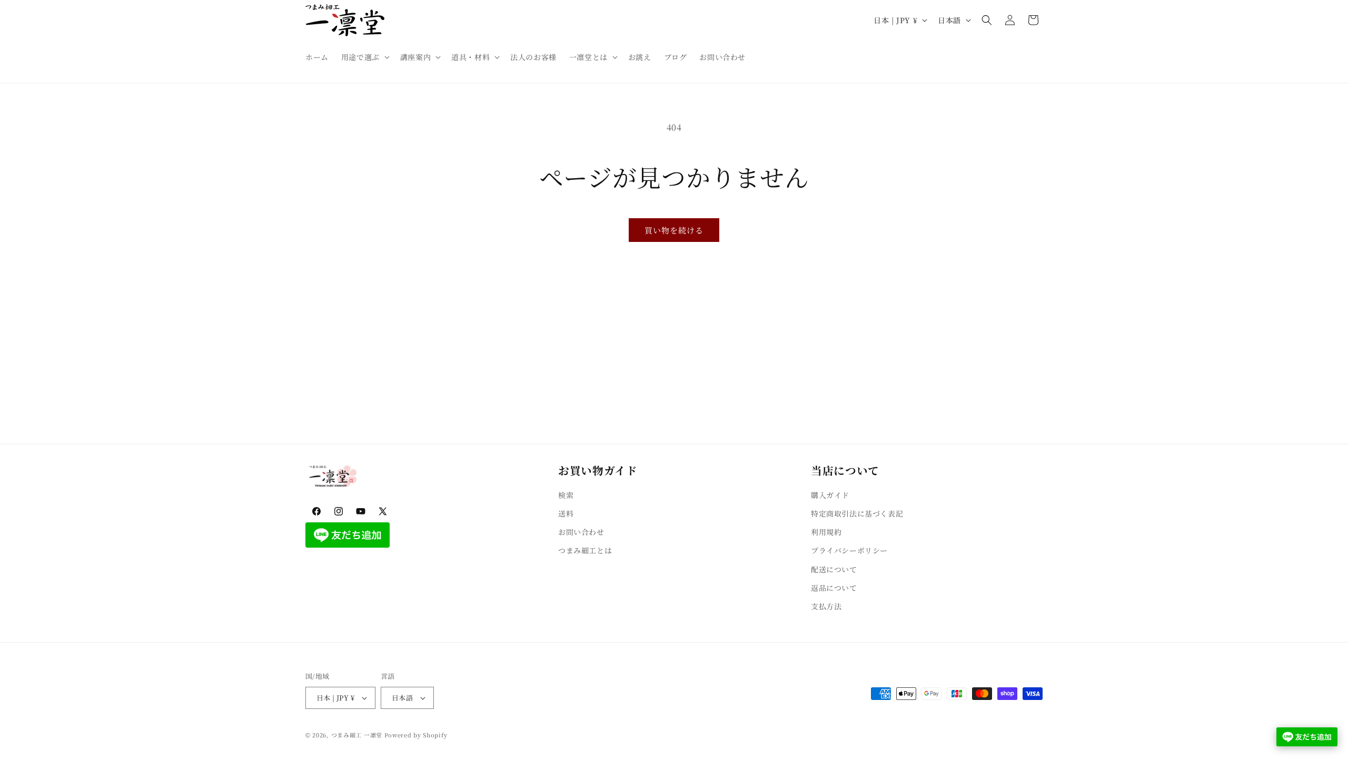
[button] (364, 57)
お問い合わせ (581, 532)
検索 (565, 495)
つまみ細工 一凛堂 (356, 735)
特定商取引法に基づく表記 (857, 513)
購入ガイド (830, 495)
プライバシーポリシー (849, 550)
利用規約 (826, 532)
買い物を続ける (674, 230)
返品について (834, 587)
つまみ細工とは (585, 550)
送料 (565, 513)
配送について (834, 569)
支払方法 (826, 606)
